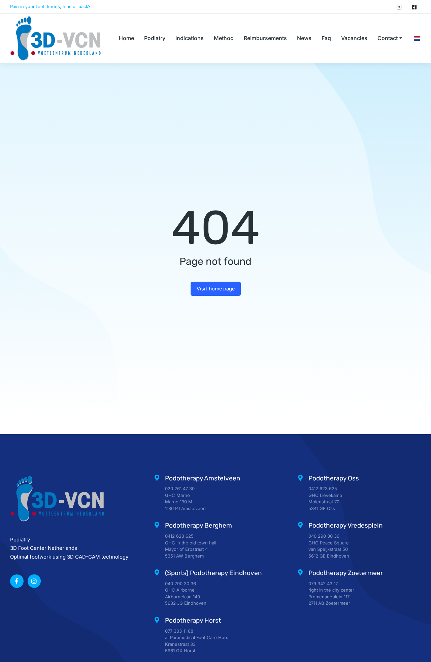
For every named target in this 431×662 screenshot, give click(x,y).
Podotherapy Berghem (198, 525)
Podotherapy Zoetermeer (345, 573)
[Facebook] (414, 7)
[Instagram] (399, 7)
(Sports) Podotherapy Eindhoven (213, 573)
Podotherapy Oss (333, 478)
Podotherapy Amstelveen (202, 478)
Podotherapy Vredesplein (345, 525)
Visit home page (216, 289)
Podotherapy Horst (193, 620)
